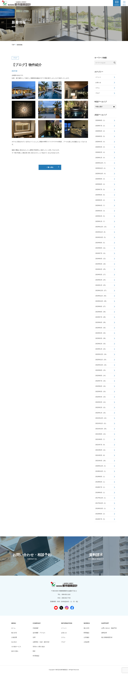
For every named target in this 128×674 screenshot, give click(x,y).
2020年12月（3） (100, 466)
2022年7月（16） (100, 381)
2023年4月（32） (100, 333)
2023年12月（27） (101, 290)
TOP (13, 44)
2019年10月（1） (100, 471)
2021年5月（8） (100, 455)
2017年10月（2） (100, 503)
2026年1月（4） (100, 157)
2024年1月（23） (100, 285)
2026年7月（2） (100, 125)
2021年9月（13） (100, 434)
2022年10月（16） (101, 365)
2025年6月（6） (100, 195)
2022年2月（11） (100, 407)
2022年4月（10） (100, 397)
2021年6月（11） (100, 450)
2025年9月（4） (100, 179)
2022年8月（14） (100, 375)
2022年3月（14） (100, 402)
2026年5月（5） (100, 136)
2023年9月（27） (100, 306)
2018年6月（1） (100, 492)
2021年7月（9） (100, 444)
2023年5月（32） (100, 327)
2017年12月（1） (100, 498)
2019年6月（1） (100, 482)
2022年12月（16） (101, 354)
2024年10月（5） (100, 237)
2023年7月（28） (100, 317)
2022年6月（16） (100, 386)
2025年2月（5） (100, 216)
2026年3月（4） (100, 147)
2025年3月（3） (100, 211)
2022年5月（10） (100, 391)
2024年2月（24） (100, 280)
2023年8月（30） (100, 312)
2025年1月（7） (100, 221)
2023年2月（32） (100, 343)
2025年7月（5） (100, 189)
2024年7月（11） (100, 253)
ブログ (15, 58)
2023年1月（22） (100, 349)
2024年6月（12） (100, 258)
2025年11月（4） (100, 168)
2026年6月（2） (100, 131)
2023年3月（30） (100, 338)
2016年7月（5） (100, 519)
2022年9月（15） (100, 370)
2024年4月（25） (100, 269)
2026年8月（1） (100, 120)
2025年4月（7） (100, 205)
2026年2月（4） (100, 152)
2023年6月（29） (100, 322)
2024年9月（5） (100, 242)
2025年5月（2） (100, 200)
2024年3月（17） (100, 274)
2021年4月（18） (100, 460)
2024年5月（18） (100, 264)
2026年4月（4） (100, 141)
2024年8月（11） (100, 248)
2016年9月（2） (100, 514)
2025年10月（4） (100, 173)
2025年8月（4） (100, 184)
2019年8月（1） (100, 476)
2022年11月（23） (101, 359)
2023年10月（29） (101, 301)
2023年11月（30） (101, 296)
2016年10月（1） (100, 508)
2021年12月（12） (101, 418)
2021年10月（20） (101, 428)
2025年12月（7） (100, 163)
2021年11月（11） (101, 423)
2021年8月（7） (100, 439)
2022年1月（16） (100, 413)
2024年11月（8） (100, 232)
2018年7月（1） (100, 487)
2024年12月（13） (101, 226)
